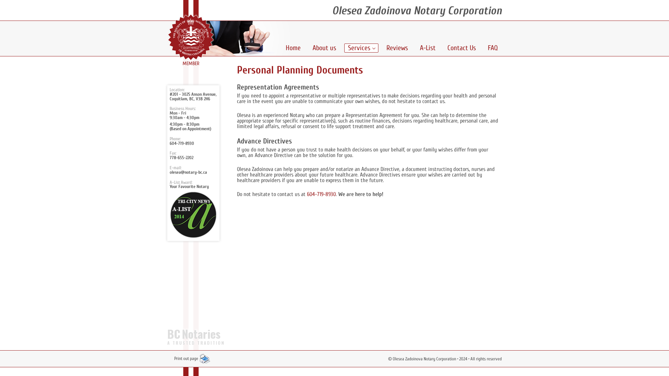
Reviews (397, 48)
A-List (428, 48)
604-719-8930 (182, 143)
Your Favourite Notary (189, 187)
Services (359, 48)
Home (293, 48)
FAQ (493, 48)
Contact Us (461, 48)
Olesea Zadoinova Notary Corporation (424, 358)
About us (324, 48)
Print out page (186, 358)
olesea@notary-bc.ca (188, 172)
